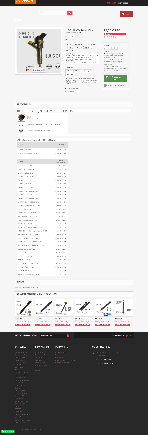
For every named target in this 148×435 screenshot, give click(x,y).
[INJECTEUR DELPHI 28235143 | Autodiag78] (64, 308)
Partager (78, 71)
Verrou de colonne (21, 375)
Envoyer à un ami (73, 88)
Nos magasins (39, 360)
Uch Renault (19, 367)
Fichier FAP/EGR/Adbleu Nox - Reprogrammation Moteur (22, 416)
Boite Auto (18, 388)
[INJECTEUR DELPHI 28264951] (24, 308)
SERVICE (18, 409)
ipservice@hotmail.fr (107, 363)
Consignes (18, 411)
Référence (68, 37)
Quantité (106, 45)
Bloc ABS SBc (19, 383)
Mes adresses (59, 357)
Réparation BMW (20, 396)
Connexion (111, 3)
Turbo (17, 370)
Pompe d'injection (20, 360)
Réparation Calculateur (22, 380)
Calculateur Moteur (21, 352)
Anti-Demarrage (20, 404)
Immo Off (18, 406)
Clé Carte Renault (20, 377)
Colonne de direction (21, 372)
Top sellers (38, 357)
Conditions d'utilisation (42, 365)
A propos (38, 368)
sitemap (37, 370)
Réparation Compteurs (22, 393)
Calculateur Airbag (21, 355)
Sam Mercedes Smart (21, 401)
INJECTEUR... (19, 319)
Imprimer (71, 91)
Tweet (70, 71)
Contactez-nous (124, 3)
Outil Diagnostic (20, 385)
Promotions (39, 352)
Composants (19, 398)
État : (67, 40)
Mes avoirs (58, 355)
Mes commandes (60, 352)
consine (106, 51)
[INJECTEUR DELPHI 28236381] (84, 308)
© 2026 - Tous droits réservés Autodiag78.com (28, 429)
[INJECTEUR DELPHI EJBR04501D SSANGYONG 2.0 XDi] (44, 308)
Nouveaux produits (41, 355)
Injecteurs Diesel (20, 357)
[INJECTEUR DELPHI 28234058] (104, 308)
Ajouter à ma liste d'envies (115, 85)
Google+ (87, 71)
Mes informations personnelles (65, 360)
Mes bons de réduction (62, 362)
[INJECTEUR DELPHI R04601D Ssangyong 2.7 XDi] (124, 308)
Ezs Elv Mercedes (20, 390)
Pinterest (70, 74)
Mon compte (61, 347)
